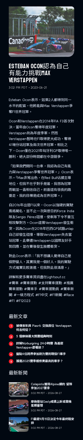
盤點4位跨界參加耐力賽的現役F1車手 (41, 354)
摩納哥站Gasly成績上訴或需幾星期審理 (51, 403)
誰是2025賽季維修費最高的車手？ (39, 361)
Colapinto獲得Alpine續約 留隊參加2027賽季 (51, 386)
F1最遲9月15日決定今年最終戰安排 (52, 421)
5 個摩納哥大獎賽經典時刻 (34, 336)
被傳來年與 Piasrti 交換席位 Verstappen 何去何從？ (43, 328)
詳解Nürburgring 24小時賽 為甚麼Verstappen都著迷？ (39, 345)
